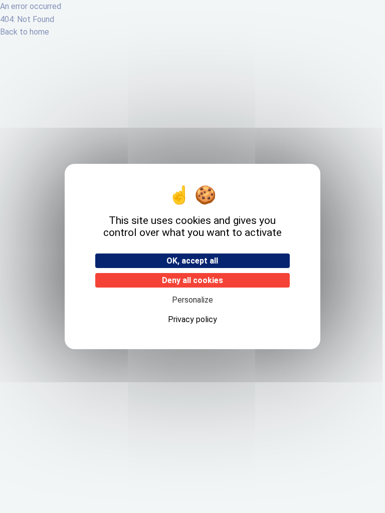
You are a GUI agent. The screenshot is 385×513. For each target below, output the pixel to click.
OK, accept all (192, 261)
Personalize (192, 300)
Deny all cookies (192, 280)
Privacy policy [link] (192, 319)
